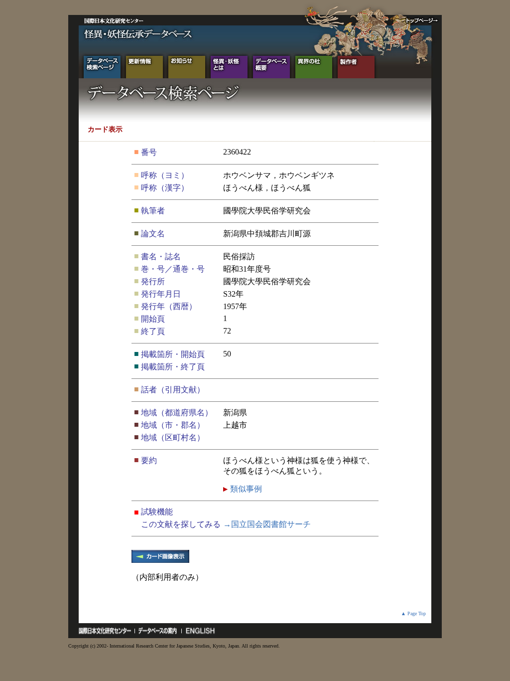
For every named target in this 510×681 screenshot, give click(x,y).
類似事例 (245, 489)
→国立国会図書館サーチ (267, 524)
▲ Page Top (413, 613)
